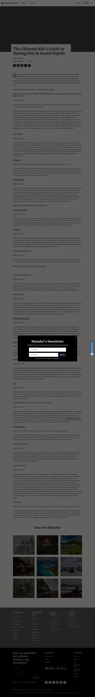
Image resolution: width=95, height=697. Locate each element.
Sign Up (62, 355)
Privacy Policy (56, 358)
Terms (49, 358)
